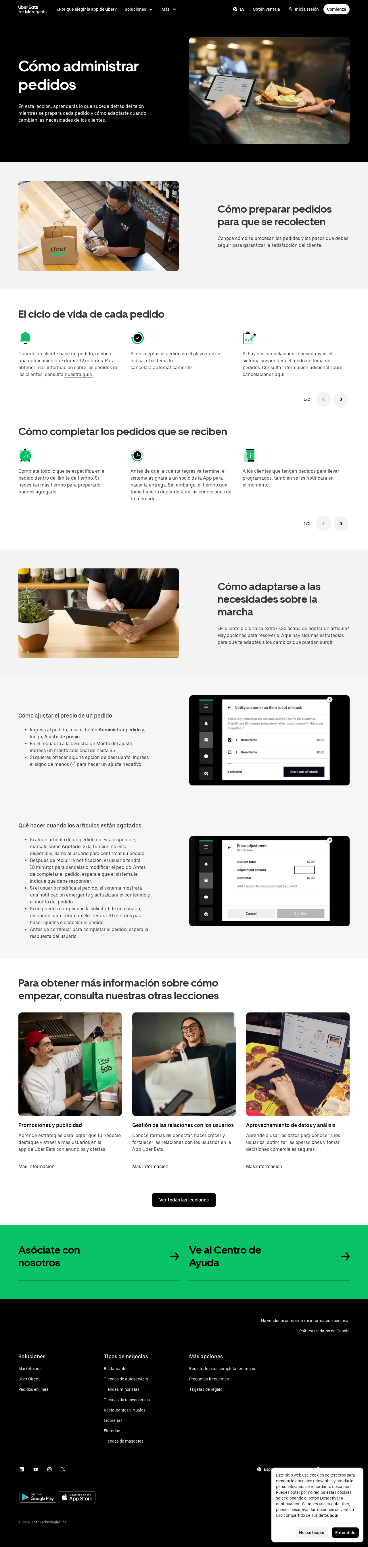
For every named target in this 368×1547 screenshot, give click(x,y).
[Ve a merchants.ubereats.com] (32, 9)
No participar (312, 1532)
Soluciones (135, 9)
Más (166, 9)
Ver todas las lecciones (184, 1200)
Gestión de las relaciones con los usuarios (183, 1125)
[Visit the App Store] (77, 1498)
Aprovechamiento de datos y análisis (291, 1125)
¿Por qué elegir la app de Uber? (87, 9)
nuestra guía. (79, 374)
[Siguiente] (341, 399)
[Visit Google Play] (38, 1498)
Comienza (336, 9)
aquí (334, 1515)
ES (242, 9)
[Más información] (70, 1064)
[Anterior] (323, 399)
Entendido (345, 1532)
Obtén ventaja (266, 9)
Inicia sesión (307, 9)
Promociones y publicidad (50, 1125)
